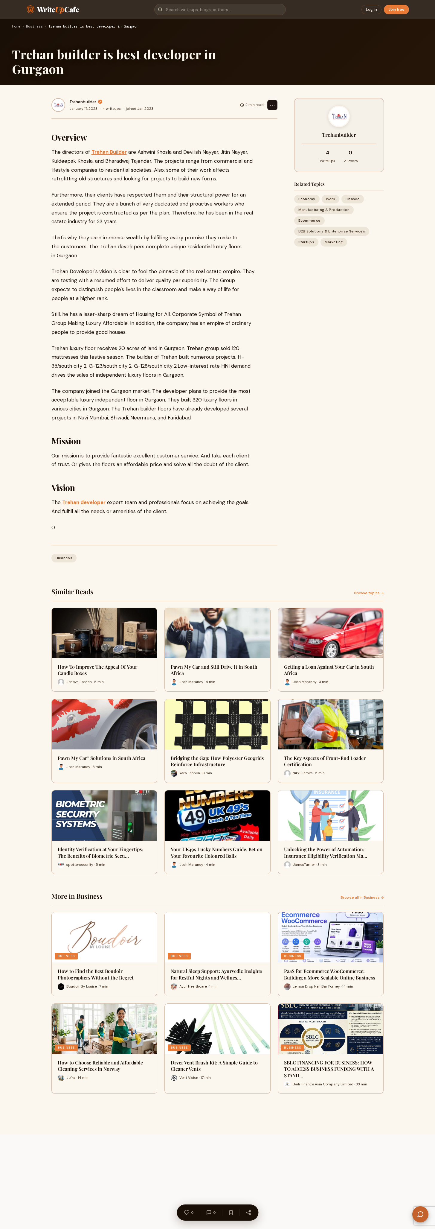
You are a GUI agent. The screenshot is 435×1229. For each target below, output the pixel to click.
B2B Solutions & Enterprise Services (331, 231)
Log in (371, 9)
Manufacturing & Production (324, 209)
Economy (306, 199)
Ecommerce (309, 220)
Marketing (334, 242)
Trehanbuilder (82, 101)
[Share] (248, 1212)
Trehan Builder (109, 152)
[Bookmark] (230, 1212)
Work (330, 199)
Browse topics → (369, 593)
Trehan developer (84, 502)
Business (34, 27)
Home (16, 27)
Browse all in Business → (362, 897)
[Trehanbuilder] (58, 105)
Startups (306, 242)
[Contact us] (420, 1214)
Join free (396, 9)
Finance (353, 199)
